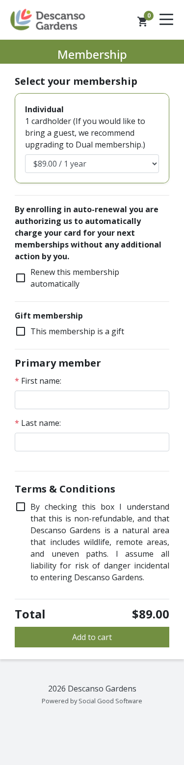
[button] (143, 21)
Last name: (38, 423)
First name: (38, 380)
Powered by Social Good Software (92, 700)
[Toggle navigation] (166, 19)
